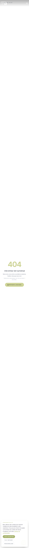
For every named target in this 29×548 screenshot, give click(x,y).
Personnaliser (8, 543)
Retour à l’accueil (15, 284)
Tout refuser (8, 540)
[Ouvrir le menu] (27, 3)
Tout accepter (9, 536)
